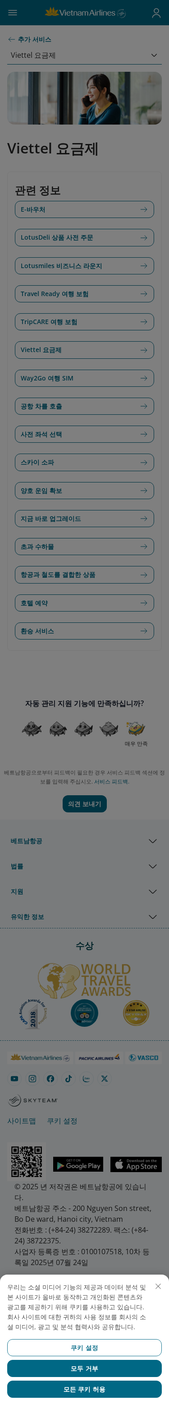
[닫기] (158, 1286)
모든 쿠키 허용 (84, 1389)
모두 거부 (84, 1368)
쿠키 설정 (84, 1347)
